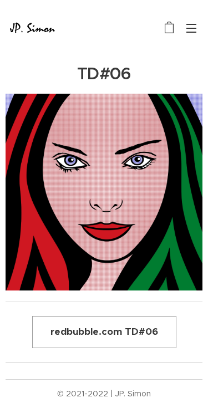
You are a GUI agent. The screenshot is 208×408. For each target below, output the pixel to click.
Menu (191, 28)
